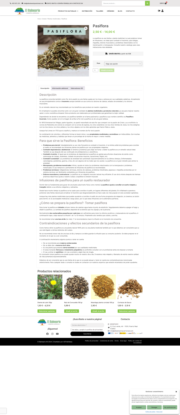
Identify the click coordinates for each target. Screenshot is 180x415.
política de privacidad (94, 330)
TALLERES (99, 11)
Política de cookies (150, 411)
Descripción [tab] (44, 88)
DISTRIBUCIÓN (87, 11)
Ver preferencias (170, 407)
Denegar (154, 407)
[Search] (147, 3)
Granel (44, 19)
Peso (98, 63)
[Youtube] (57, 334)
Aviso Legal (159, 411)
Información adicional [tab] (60, 88)
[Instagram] (52, 334)
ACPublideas (67, 342)
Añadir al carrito (107, 70)
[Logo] (52, 322)
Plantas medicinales (54, 19)
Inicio (39, 19)
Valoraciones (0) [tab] (77, 88)
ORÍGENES (110, 11)
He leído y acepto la (87, 330)
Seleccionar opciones (47, 311)
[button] (176, 392)
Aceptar (139, 407)
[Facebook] (47, 334)
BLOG (120, 11)
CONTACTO (130, 11)
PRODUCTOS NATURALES (67, 11)
